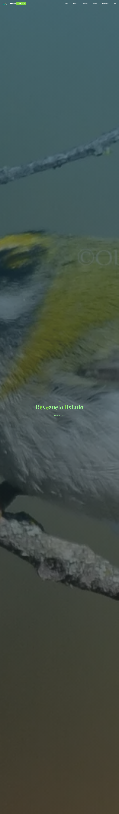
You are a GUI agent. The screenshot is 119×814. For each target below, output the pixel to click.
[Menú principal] (114, 3)
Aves (59, 401)
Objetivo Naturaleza (17, 3)
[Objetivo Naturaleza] (5, 3)
